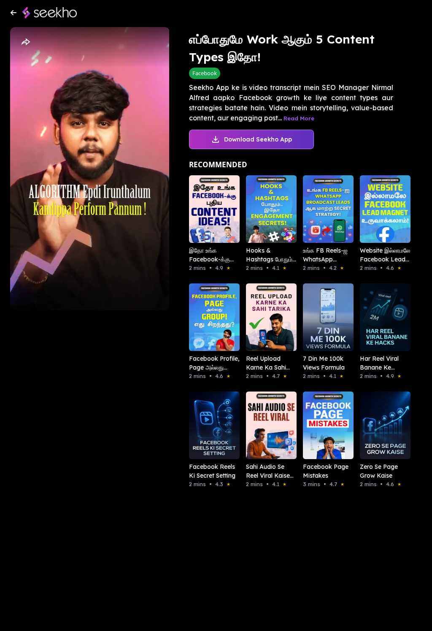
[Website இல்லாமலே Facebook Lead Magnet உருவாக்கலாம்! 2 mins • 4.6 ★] (376, 209)
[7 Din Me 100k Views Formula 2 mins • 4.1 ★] (319, 317)
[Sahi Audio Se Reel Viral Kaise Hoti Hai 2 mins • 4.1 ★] (262, 425)
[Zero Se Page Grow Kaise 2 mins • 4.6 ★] (376, 425)
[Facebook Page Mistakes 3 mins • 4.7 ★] (319, 425)
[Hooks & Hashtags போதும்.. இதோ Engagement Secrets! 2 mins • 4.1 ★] (262, 209)
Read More (299, 118)
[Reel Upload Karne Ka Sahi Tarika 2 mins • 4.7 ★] (262, 317)
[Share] (25, 42)
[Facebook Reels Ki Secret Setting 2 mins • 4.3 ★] (205, 425)
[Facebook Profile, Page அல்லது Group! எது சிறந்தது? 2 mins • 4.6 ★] (205, 317)
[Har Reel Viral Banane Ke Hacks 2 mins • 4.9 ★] (376, 317)
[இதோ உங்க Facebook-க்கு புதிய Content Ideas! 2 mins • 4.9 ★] (205, 209)
